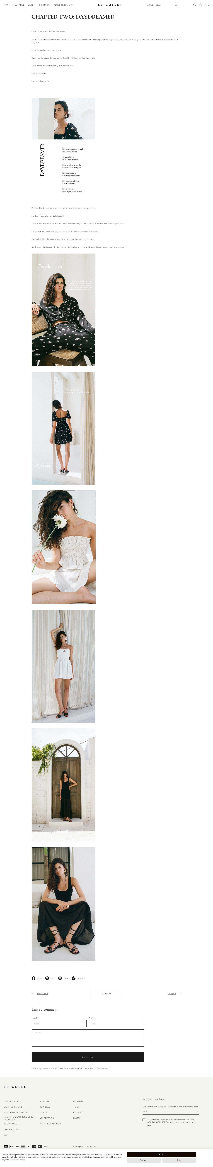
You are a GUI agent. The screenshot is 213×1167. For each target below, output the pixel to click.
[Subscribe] (196, 1111)
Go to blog (106, 993)
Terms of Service (96, 1068)
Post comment (87, 1057)
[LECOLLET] (110, 5)
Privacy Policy (80, 1068)
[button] (194, 4)
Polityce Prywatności (17, 1160)
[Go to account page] (200, 5)
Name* (35, 1018)
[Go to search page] (194, 4)
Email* (92, 1018)
